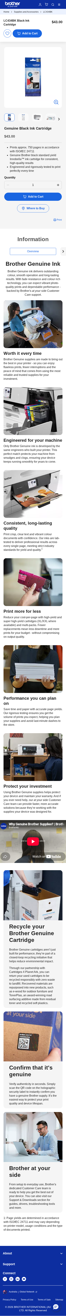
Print (59, 219)
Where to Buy (36, 208)
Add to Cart (29, 33)
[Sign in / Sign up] (40, 4)
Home (6, 12)
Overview (33, 251)
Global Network (27, 1292)
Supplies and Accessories (26, 12)
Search (53, 4)
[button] (59, 119)
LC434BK (47, 12)
